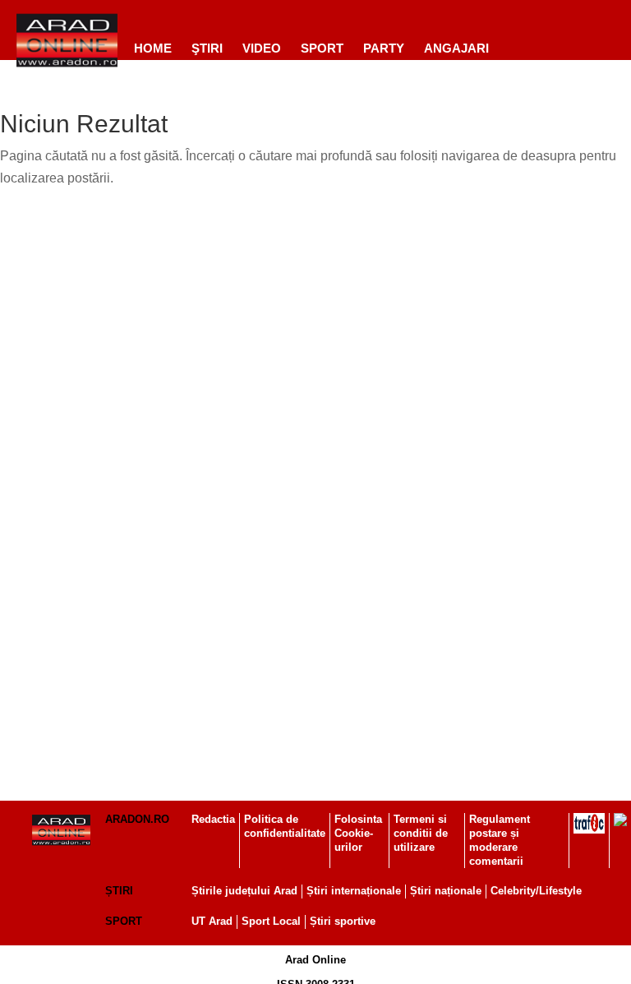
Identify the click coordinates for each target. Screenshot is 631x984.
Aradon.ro (137, 819)
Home (153, 48)
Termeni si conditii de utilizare (421, 833)
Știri (119, 891)
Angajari (456, 48)
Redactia (213, 819)
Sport (322, 48)
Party (383, 48)
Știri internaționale (353, 891)
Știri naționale (445, 891)
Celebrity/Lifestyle (536, 891)
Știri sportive (342, 921)
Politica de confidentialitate (284, 826)
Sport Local (271, 921)
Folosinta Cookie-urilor (358, 833)
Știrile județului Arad (244, 891)
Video (261, 48)
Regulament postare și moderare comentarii (499, 840)
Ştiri (207, 48)
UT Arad (212, 921)
